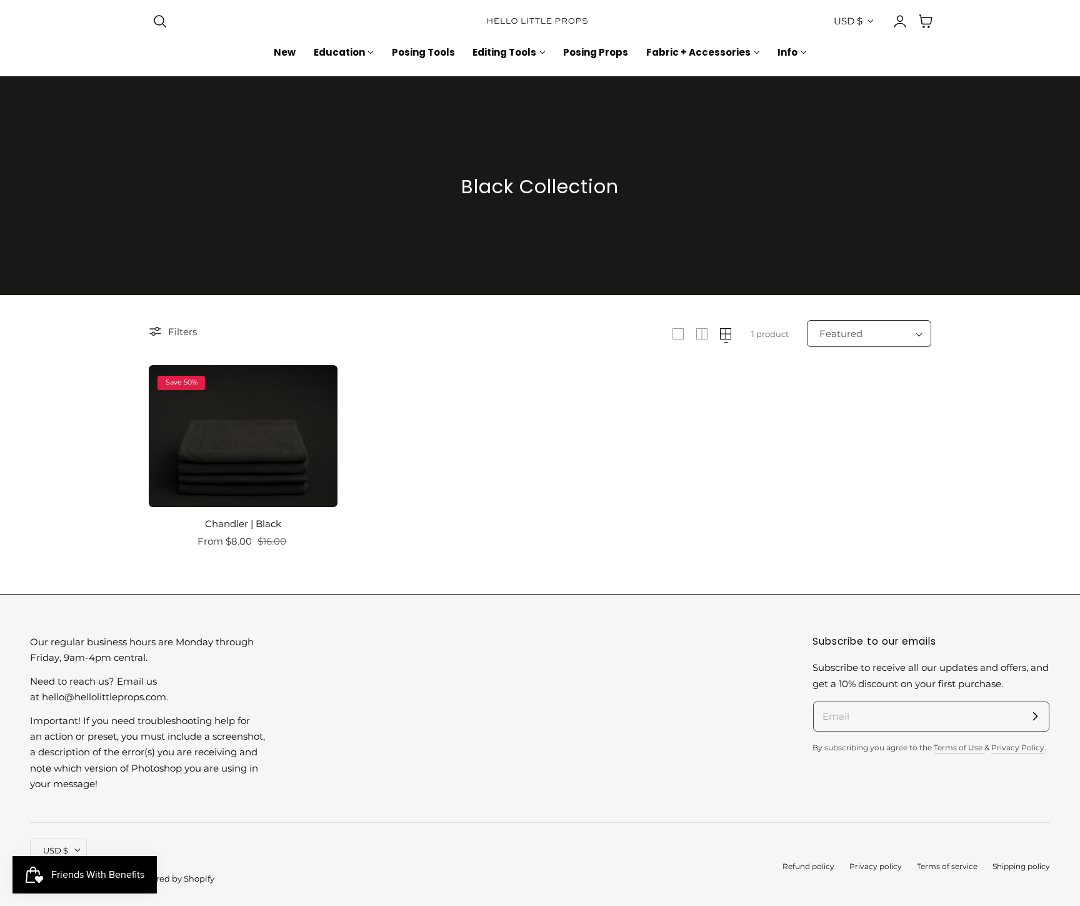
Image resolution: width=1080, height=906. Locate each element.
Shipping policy (1021, 866)
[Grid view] (678, 333)
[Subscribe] (1035, 716)
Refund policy (808, 866)
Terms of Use (959, 747)
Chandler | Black (243, 524)
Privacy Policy (1017, 747)
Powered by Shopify (174, 878)
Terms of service (947, 866)
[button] (160, 21)
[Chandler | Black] (243, 436)
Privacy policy (875, 866)
